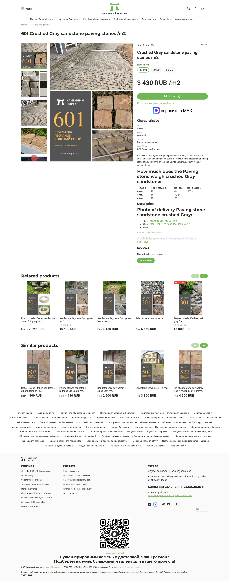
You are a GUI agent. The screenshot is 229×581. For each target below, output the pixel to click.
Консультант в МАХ (114, 553)
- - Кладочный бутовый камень (58, 445)
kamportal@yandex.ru (52, 567)
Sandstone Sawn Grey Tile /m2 (152, 387)
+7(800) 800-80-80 (158, 471)
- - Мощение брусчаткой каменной (79, 436)
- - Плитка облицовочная (174, 422)
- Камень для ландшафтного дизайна (150, 436)
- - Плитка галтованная (20, 427)
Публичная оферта (71, 471)
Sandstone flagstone (68, 19)
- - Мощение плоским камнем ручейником (38, 436)
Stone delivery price (29, 489)
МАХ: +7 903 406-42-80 (31, 507)
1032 (169, 224)
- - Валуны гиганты (26, 422)
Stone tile (164, 19)
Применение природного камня (170, 427)
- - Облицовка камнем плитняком (33, 431)
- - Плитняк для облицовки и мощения (76, 413)
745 (151, 221)
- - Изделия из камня (202, 413)
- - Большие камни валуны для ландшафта (106, 441)
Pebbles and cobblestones (95, 19)
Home (24, 24)
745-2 (167, 221)
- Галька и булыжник (18, 417)
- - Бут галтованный (93, 422)
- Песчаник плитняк (44, 413)
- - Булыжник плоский (128, 417)
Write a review (145, 260)
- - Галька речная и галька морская (49, 417)
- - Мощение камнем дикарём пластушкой (191, 431)
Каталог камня (24, 413)
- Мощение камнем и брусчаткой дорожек (147, 431)
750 (162, 221)
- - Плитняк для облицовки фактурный (117, 413)
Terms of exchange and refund (75, 484)
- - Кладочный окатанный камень (125, 445)
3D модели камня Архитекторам (35, 484)
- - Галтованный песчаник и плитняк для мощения (164, 413)
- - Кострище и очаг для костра (122, 422)
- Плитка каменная (149, 422)
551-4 (180, 224)
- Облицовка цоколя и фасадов (205, 427)
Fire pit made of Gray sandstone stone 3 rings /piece (38, 320)
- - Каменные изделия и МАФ (144, 441)
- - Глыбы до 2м (194, 417)
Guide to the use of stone (31, 480)
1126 (163, 224)
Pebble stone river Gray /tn (150, 318)
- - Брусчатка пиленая (94, 427)
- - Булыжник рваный (104, 417)
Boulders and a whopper (125, 19)
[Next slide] (34, 158)
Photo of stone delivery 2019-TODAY (36, 493)
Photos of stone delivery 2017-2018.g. (36, 498)
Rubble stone (148, 19)
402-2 (174, 221)
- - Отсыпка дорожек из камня (114, 436)
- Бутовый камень (47, 422)
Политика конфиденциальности (77, 480)
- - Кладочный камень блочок (91, 445)
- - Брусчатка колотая (70, 427)
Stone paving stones (183, 19)
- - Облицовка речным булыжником (105, 431)
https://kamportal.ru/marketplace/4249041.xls (170, 495)
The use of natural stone (41, 19)
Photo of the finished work (149, 232)
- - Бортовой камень (142, 427)
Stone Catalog (27, 475)
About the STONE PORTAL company (36, 471)
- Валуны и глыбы (174, 417)
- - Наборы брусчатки (119, 427)
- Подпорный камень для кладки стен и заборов (185, 441)
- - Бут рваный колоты (70, 422)
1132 (157, 224)
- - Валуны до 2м (213, 417)
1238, (156, 221)
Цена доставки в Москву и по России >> (157, 103)
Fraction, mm (143, 64)
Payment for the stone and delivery (77, 489)
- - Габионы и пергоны (155, 445)
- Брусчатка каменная (45, 427)
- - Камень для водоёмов (32, 441)
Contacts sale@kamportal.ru (33, 502)
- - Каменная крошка (153, 417)
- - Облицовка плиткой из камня (68, 431)
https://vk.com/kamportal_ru (132, 567)
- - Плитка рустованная (200, 422)
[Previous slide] (55, 102)
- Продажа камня (177, 445)
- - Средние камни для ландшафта (64, 441)
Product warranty (70, 493)
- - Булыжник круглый (80, 417)
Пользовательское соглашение (76, 475)
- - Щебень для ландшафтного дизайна (192, 436)
